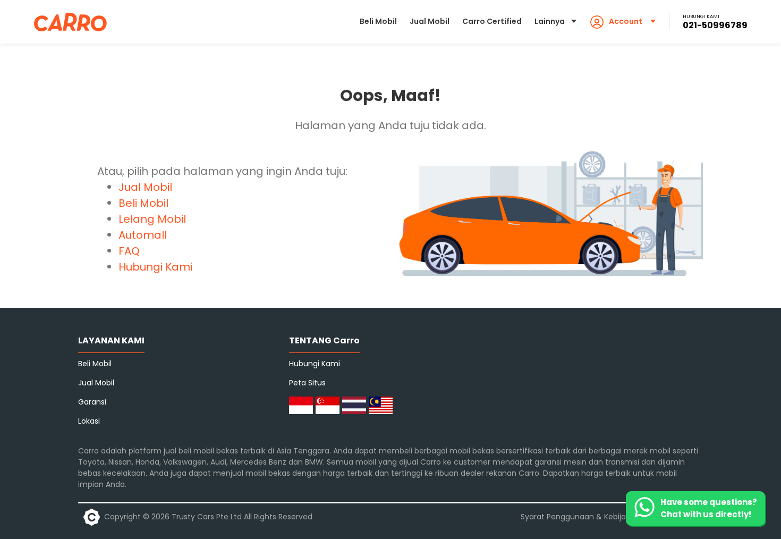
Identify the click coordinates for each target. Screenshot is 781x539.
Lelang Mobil (152, 219)
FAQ (129, 250)
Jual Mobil (429, 21)
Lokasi (89, 421)
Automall (142, 235)
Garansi (92, 402)
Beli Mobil (378, 21)
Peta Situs (307, 382)
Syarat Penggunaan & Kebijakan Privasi (592, 516)
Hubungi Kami (155, 266)
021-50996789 (715, 25)
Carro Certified (492, 21)
